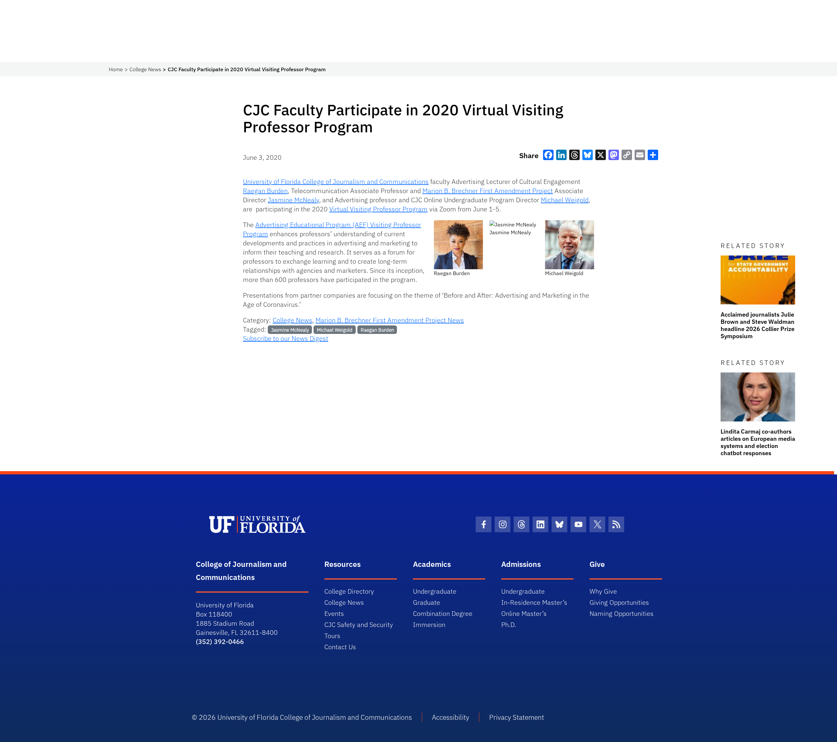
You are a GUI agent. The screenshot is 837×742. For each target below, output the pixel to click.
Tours (332, 635)
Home (116, 69)
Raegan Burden (265, 190)
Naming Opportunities (621, 613)
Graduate (426, 602)
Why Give (603, 591)
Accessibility (450, 717)
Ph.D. (508, 624)
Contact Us (340, 646)
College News (145, 69)
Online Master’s (524, 613)
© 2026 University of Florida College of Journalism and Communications (302, 717)
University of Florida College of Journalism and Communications (336, 181)
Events (334, 613)
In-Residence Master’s (534, 602)
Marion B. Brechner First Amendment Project (487, 190)
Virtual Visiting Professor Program (378, 209)
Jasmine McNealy (293, 199)
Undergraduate (434, 591)
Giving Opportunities (619, 602)
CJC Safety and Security (358, 624)
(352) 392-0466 (220, 641)
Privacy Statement (516, 717)
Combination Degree (442, 613)
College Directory (349, 591)
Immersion (429, 624)
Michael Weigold (565, 199)
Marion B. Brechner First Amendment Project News (390, 320)
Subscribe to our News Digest (285, 338)
